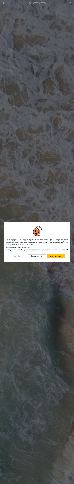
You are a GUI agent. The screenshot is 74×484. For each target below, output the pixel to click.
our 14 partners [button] (23, 239)
